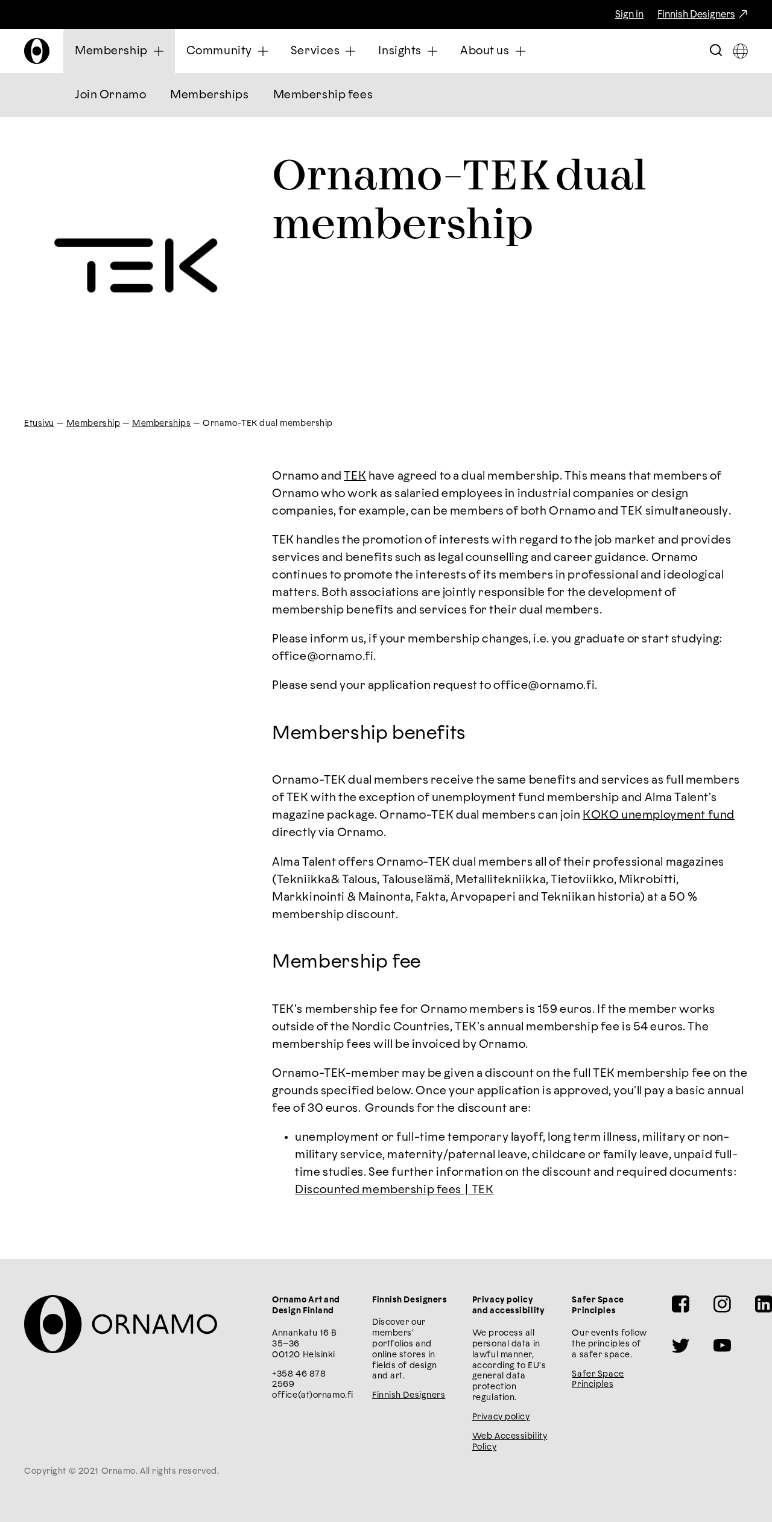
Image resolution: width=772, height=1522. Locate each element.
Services (315, 51)
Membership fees (323, 95)
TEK (355, 476)
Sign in (629, 14)
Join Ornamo (110, 95)
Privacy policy (501, 1417)
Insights (400, 51)
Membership (111, 51)
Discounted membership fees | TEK (394, 1190)
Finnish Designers (696, 14)
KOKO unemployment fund (659, 815)
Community (219, 51)
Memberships (209, 95)
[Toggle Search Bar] (716, 51)
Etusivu (39, 423)
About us (485, 51)
